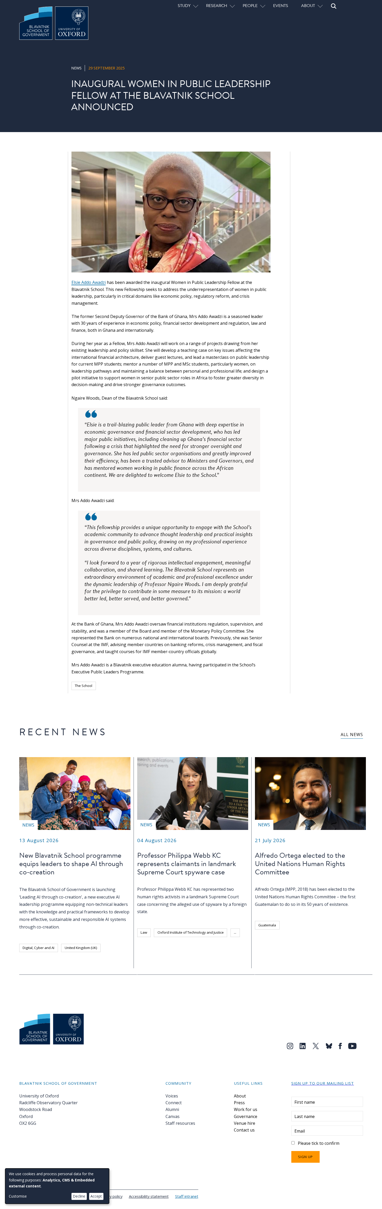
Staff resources (180, 1123)
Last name (304, 1116)
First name (304, 1102)
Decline (79, 1196)
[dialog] (57, 1186)
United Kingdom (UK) (81, 947)
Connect (174, 1103)
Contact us (244, 1130)
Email (299, 1131)
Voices (172, 1096)
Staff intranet (186, 1196)
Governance (245, 1116)
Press (239, 1103)
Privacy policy (110, 1196)
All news (352, 734)
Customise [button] (18, 1196)
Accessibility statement (149, 1196)
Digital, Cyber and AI (38, 947)
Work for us (245, 1109)
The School (83, 685)
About (240, 1096)
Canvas (173, 1116)
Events (280, 5)
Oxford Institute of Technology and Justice (190, 932)
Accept (96, 1196)
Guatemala (267, 925)
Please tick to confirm (318, 1143)
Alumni (172, 1109)
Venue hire (244, 1123)
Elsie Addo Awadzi (88, 282)
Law (144, 932)
